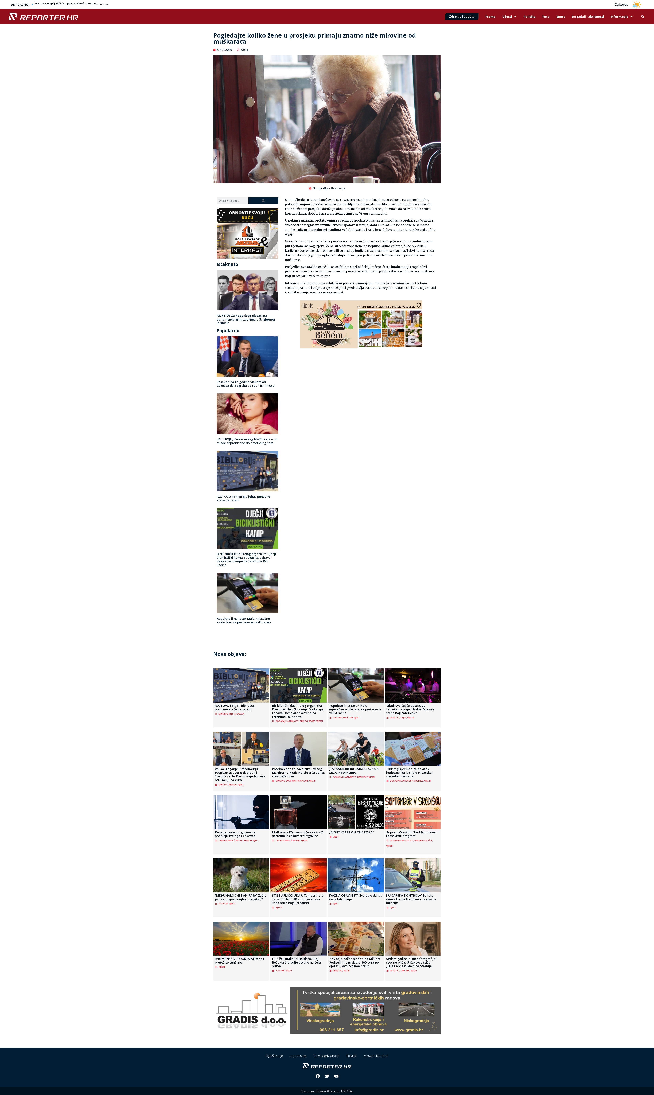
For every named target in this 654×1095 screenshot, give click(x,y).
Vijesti (507, 16)
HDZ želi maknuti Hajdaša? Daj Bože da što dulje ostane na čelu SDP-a (296, 962)
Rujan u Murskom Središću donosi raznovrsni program (411, 834)
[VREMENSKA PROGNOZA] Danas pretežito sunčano (239, 960)
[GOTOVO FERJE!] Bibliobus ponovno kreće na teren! (65, 3)
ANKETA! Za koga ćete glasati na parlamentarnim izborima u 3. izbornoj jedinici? (246, 319)
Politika (529, 16)
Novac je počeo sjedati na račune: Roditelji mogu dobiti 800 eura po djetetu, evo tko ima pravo (354, 962)
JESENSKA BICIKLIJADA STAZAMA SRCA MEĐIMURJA (354, 771)
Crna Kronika (226, 840)
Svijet (403, 717)
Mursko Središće (423, 840)
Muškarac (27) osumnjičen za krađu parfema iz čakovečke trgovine (298, 834)
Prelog (304, 721)
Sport (560, 16)
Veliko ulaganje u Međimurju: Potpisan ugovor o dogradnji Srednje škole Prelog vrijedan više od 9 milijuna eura (240, 774)
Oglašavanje (274, 1056)
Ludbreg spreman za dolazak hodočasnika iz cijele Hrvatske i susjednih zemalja (409, 772)
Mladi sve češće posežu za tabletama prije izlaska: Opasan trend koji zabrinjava (410, 709)
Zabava (240, 713)
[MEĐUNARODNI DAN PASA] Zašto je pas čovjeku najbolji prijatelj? (241, 897)
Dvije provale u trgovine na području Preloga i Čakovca (235, 834)
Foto (546, 16)
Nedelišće (362, 777)
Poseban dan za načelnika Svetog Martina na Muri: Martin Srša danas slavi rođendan (298, 772)
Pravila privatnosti (326, 1056)
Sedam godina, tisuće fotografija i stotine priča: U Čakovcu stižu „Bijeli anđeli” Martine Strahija (411, 962)
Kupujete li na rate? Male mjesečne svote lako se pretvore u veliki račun (244, 620)
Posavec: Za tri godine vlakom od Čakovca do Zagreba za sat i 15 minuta (245, 384)
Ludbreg (418, 780)
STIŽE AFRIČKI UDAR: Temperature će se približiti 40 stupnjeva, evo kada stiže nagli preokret (298, 899)
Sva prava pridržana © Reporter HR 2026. (327, 1091)
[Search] (263, 200)
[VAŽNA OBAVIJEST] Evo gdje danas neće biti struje (355, 897)
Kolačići (351, 1056)
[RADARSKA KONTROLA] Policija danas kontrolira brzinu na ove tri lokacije (411, 899)
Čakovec (238, 840)
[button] (642, 16)
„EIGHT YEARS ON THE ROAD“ (351, 832)
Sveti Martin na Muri (297, 780)
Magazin (337, 717)
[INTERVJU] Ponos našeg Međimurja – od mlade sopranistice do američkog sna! (247, 441)
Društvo (223, 713)
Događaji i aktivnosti (588, 16)
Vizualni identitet (376, 1056)
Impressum (298, 1056)
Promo (490, 16)
